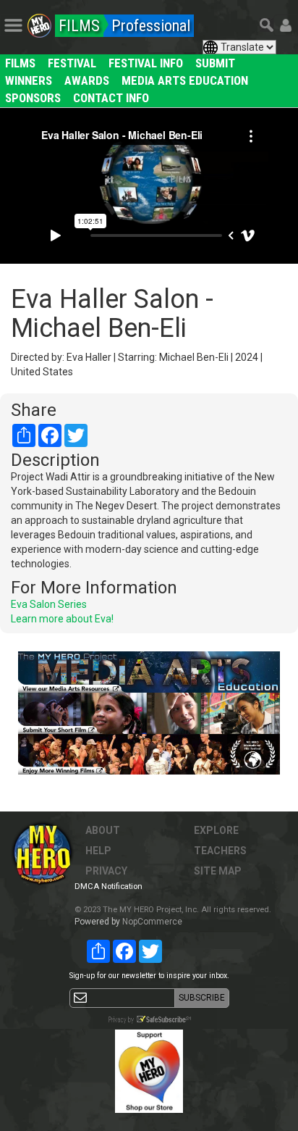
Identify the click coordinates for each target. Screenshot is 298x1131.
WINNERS (28, 80)
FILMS (20, 63)
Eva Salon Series (49, 604)
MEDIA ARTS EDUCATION (185, 80)
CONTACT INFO (111, 98)
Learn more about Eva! (62, 619)
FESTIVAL (72, 63)
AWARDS (86, 80)
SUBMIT (215, 63)
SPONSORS (33, 98)
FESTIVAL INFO (145, 63)
